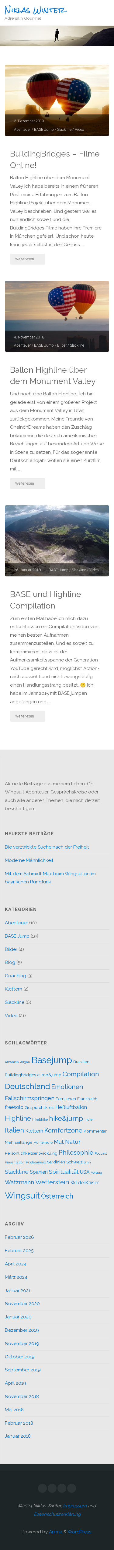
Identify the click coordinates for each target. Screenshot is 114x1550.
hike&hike (40, 1119)
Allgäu (25, 1062)
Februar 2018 (19, 1423)
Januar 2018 (18, 1436)
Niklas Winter (35, 10)
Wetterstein (52, 1182)
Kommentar (95, 1131)
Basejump (51, 1060)
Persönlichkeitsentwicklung (31, 1153)
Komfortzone (63, 1130)
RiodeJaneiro (36, 1162)
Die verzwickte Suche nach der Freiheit (47, 847)
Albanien (12, 1062)
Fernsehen (66, 1098)
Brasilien (81, 1061)
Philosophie (76, 1152)
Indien (90, 1119)
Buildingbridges (20, 1074)
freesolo (14, 1107)
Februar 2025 (19, 1250)
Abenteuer (22, 129)
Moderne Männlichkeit (29, 860)
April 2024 (15, 1264)
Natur (73, 1141)
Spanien (39, 1172)
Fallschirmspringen (29, 1098)
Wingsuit (22, 1195)
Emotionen (67, 1086)
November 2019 (22, 1343)
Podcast (101, 1153)
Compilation (81, 1074)
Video (79, 129)
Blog (10, 962)
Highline (18, 1118)
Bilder (62, 345)
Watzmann (19, 1182)
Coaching (15, 975)
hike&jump (66, 1118)
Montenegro (43, 1142)
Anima (55, 1532)
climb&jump (49, 1074)
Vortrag (96, 1172)
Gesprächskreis (39, 1107)
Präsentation (15, 1162)
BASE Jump (44, 129)
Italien (14, 1130)
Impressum (75, 1506)
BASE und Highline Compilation (45, 599)
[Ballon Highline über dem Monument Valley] (57, 316)
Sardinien (56, 1161)
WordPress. (79, 1532)
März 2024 (16, 1277)
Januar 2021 (17, 1290)
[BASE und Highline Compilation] (57, 540)
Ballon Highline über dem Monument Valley (53, 375)
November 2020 (22, 1303)
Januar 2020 (18, 1317)
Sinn (87, 1162)
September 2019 (23, 1370)
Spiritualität (64, 1172)
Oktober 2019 (20, 1357)
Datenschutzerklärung (57, 1514)
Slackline (64, 129)
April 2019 (15, 1383)
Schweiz (74, 1161)
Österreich (57, 1196)
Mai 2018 (14, 1410)
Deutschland (27, 1086)
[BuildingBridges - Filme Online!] (57, 100)
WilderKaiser (85, 1183)
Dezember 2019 (22, 1330)
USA (85, 1172)
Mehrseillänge (18, 1142)
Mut (59, 1142)
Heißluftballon (71, 1107)
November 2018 (22, 1396)
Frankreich (87, 1098)
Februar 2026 (19, 1237)
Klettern (13, 989)
